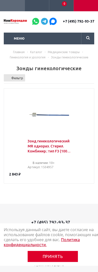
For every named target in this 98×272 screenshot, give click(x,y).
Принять (53, 256)
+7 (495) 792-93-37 (78, 21)
